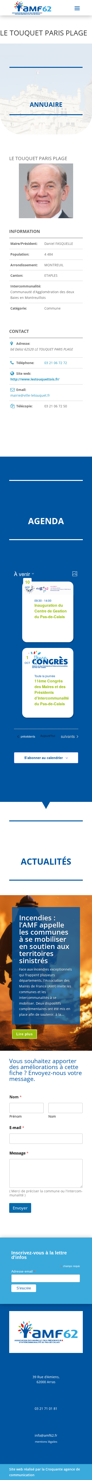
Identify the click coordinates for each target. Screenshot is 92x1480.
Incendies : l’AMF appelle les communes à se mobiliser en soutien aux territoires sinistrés (44, 939)
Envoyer (20, 1208)
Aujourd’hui (47, 736)
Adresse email (23, 1271)
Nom (52, 1116)
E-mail (16, 1127)
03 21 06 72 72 (55, 362)
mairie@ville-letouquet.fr (30, 395)
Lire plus (24, 1034)
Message (19, 1153)
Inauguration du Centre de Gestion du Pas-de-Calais (50, 610)
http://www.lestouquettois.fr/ (34, 379)
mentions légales (46, 1442)
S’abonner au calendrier (43, 757)
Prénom (15, 1116)
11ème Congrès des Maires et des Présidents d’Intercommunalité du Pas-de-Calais (51, 692)
